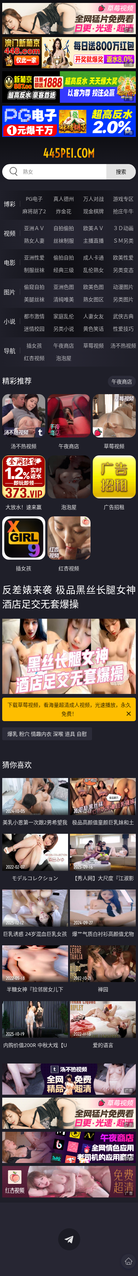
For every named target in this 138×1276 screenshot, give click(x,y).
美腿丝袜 (34, 299)
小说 (9, 321)
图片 (9, 292)
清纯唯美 (63, 299)
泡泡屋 (63, 358)
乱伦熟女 (93, 269)
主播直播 (93, 240)
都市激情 (34, 316)
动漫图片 (123, 286)
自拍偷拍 (63, 228)
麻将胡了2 (34, 211)
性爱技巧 (123, 328)
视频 (9, 233)
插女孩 (34, 345)
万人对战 (93, 198)
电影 (9, 263)
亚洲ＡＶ (34, 228)
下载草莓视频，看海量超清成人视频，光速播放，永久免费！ (69, 709)
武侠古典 (123, 316)
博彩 (9, 204)
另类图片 (123, 299)
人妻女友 (93, 316)
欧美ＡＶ (93, 228)
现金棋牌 (93, 211)
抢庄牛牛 (123, 211)
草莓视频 (93, 345)
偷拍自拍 (63, 257)
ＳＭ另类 (123, 240)
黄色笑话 (93, 328)
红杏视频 (34, 358)
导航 (9, 351)
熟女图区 (93, 299)
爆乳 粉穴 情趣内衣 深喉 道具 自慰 (47, 733)
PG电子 (34, 198)
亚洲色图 (63, 286)
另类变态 (123, 269)
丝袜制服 (63, 240)
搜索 (121, 171)
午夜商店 (63, 345)
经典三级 (63, 269)
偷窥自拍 (34, 286)
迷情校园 (34, 328)
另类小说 (63, 328)
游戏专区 (123, 198)
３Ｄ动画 (123, 228)
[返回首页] (128, 1261)
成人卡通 (93, 257)
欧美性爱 (123, 257)
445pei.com (69, 153)
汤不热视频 (123, 345)
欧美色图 (93, 286)
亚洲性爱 (34, 257)
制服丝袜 (34, 269)
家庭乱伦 (63, 316)
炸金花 (63, 211)
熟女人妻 (34, 240)
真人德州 (63, 198)
